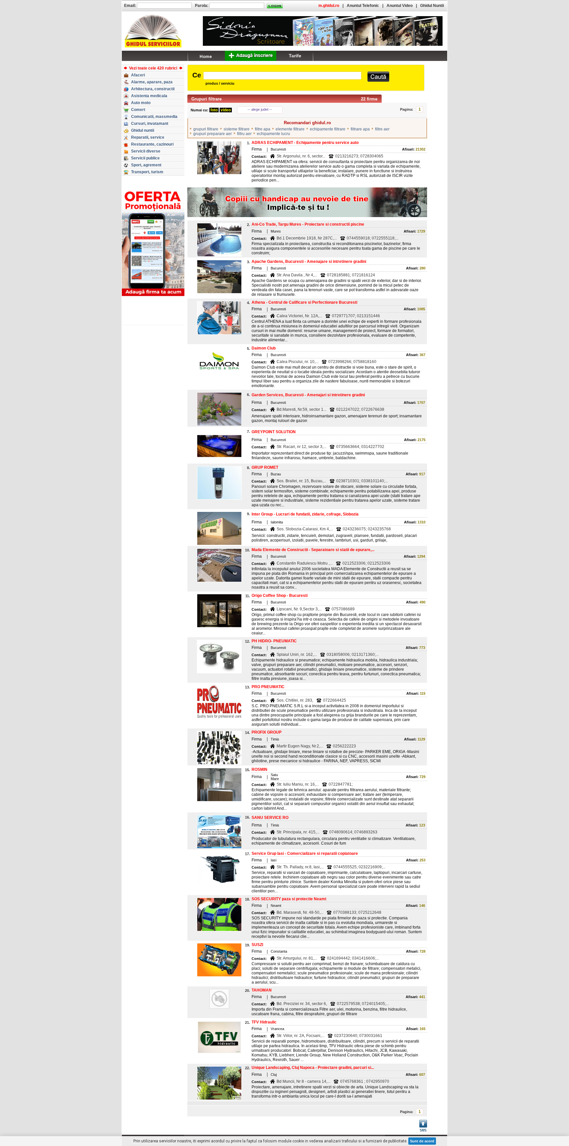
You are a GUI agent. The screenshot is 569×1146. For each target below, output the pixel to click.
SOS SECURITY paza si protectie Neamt (289, 899)
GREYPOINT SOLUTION (274, 432)
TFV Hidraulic (264, 1022)
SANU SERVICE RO (270, 817)
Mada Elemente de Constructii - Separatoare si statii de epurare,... (313, 549)
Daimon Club (264, 348)
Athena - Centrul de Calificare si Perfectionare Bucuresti (304, 302)
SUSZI (257, 944)
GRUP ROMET (265, 467)
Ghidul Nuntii (432, 5)
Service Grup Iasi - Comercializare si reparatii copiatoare (305, 853)
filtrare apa (360, 129)
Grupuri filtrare (206, 99)
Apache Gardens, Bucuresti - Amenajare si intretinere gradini (309, 261)
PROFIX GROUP (267, 732)
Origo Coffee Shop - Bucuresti (280, 595)
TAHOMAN (262, 990)
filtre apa (262, 129)
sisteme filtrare (237, 129)
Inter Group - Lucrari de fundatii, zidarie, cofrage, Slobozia (305, 514)
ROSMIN (259, 769)
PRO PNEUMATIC (268, 687)
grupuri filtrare (205, 129)
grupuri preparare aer (212, 133)
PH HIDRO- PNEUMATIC (274, 641)
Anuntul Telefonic (363, 5)
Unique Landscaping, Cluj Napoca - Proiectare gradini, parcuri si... (313, 1067)
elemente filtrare (290, 129)
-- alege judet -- (260, 109)
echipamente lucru (273, 133)
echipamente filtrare (327, 129)
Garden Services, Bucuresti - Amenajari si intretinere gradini (308, 395)
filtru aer (244, 133)
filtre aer (382, 129)
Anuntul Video (400, 5)
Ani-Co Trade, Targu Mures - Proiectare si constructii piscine (308, 224)
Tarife (295, 55)
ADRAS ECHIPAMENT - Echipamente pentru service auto (305, 142)
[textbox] (282, 75)
